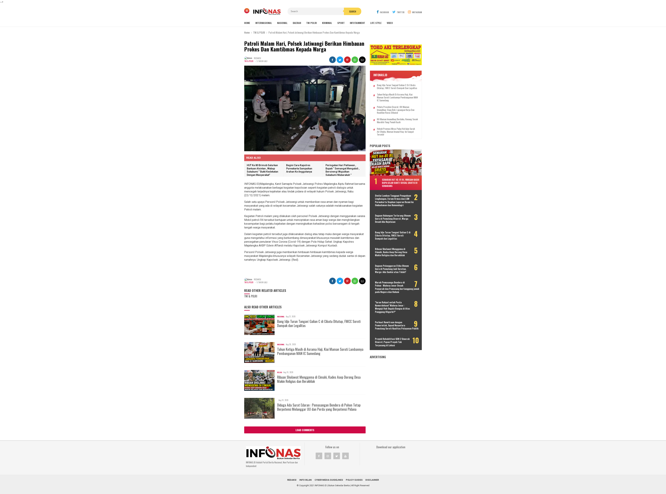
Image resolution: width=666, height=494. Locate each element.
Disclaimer (372, 480)
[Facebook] (319, 456)
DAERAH (297, 23)
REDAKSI (291, 480)
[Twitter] (336, 456)
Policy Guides (354, 480)
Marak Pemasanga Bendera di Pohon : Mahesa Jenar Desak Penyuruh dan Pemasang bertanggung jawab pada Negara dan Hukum (397, 287)
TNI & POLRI (248, 61)
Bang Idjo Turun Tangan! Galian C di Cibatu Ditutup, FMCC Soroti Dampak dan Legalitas (319, 323)
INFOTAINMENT (357, 23)
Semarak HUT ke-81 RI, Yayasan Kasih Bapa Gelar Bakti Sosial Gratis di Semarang (400, 183)
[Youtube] (345, 456)
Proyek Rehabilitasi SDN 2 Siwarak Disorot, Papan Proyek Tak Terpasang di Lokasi (392, 342)
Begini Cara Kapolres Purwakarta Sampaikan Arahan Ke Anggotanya (299, 168)
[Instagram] (328, 456)
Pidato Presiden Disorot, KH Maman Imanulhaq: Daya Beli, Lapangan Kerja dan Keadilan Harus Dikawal (395, 109)
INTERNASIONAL (263, 23)
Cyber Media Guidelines (329, 480)
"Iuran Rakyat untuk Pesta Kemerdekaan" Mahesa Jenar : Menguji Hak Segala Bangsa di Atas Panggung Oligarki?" (392, 307)
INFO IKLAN (305, 480)
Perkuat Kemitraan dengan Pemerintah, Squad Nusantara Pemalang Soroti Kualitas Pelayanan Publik (397, 325)
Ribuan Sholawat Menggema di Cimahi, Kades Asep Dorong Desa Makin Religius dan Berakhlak (319, 379)
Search (352, 11)
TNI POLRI (311, 23)
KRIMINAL (327, 23)
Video (390, 23)
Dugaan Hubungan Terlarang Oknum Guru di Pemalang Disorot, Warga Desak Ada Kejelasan (393, 218)
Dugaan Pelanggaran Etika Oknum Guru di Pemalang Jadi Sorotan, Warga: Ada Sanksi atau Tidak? (392, 269)
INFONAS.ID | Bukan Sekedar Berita (332, 485)
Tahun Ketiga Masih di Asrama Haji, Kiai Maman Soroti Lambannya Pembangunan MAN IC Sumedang (320, 351)
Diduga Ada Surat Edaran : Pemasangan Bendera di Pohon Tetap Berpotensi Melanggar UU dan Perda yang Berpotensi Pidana (319, 407)
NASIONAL (282, 23)
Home (247, 23)
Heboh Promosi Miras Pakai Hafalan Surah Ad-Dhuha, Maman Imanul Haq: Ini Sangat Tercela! (396, 131)
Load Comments (305, 430)
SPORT (341, 23)
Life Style (376, 23)
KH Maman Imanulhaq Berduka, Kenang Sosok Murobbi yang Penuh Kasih (397, 121)
